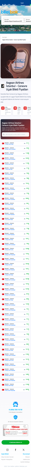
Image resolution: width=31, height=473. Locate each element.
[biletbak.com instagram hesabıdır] (7, 450)
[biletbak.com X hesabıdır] (23, 450)
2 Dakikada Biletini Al (15, 442)
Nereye (28, 19)
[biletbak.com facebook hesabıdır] (15, 450)
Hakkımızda (26, 459)
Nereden (6, 19)
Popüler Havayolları (6, 459)
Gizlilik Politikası (25, 462)
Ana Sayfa (4, 37)
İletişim (27, 457)
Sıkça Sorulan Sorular (7, 457)
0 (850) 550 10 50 (15, 409)
